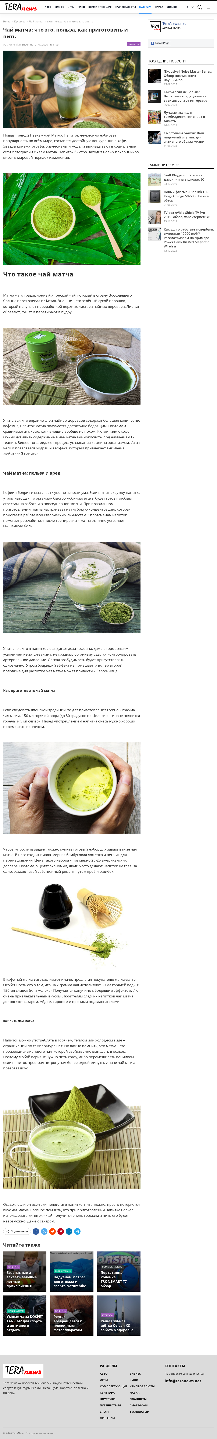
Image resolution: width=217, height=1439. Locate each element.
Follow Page (160, 43)
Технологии (139, 1412)
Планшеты (138, 1399)
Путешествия (63, 1271)
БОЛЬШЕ (172, 7)
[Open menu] (208, 7)
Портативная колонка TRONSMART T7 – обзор (115, 1279)
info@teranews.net (183, 1380)
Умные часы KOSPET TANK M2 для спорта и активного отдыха (25, 1323)
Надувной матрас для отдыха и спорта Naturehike (70, 1281)
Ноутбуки (107, 1399)
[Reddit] (52, 1231)
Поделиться (19, 1231)
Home (6, 21)
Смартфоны (139, 1405)
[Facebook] (36, 1231)
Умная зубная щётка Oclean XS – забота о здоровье (117, 1325)
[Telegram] (77, 1231)
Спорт (104, 1412)
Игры (71, 7)
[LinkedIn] (69, 1231)
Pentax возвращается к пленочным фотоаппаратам (68, 1323)
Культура (145, 7)
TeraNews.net (174, 24)
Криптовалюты (125, 7)
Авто (48, 7)
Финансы (107, 1418)
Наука (159, 7)
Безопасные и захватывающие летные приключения (22, 1279)
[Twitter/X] (44, 1231)
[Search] (200, 7)
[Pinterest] (60, 1231)
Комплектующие (99, 7)
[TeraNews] (21, 7)
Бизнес (59, 7)
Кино (81, 7)
